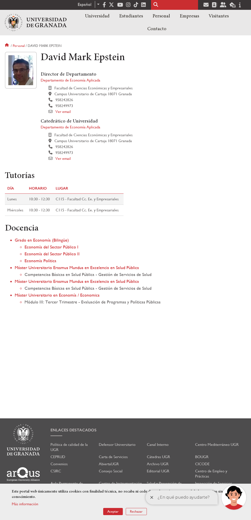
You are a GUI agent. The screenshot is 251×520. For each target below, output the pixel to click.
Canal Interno (158, 444)
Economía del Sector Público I (51, 246)
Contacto (156, 29)
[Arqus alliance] (23, 474)
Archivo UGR (158, 464)
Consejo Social (111, 471)
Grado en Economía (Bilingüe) (42, 240)
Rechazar (136, 511)
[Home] (36, 22)
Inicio (7, 45)
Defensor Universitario (117, 444)
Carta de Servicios (113, 456)
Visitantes (219, 16)
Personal (161, 16)
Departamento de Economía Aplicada (70, 80)
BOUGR (202, 456)
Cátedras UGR (158, 456)
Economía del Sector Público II (52, 253)
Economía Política (40, 260)
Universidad (97, 16)
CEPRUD (57, 456)
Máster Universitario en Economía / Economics (57, 295)
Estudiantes (131, 16)
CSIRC (55, 471)
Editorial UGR (158, 471)
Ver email (63, 111)
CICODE (202, 464)
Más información (25, 504)
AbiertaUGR (109, 464)
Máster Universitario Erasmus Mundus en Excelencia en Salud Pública (77, 267)
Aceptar (113, 511)
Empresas (189, 16)
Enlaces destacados (73, 430)
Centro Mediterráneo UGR (217, 444)
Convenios (59, 464)
